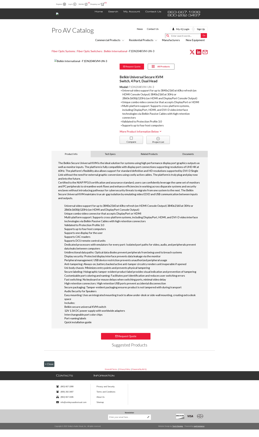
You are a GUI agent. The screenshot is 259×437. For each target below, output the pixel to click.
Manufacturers (171, 40)
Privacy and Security (106, 386)
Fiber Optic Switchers (89, 51)
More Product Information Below (139, 131)
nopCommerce (199, 426)
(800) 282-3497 (67, 392)
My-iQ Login (182, 29)
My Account (132, 12)
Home (99, 12)
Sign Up (201, 29)
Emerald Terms (111, 369)
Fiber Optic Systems (63, 51)
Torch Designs (177, 426)
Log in (70, 4)
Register (59, 4)
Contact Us (153, 12)
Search (113, 12)
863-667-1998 (184, 12)
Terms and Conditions (106, 392)
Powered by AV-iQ (139, 369)
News (140, 28)
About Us (101, 397)
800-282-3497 (184, 15)
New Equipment (195, 40)
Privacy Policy (124, 369)
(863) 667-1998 (67, 386)
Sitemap (100, 402)
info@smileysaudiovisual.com (73, 402)
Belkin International (115, 51)
